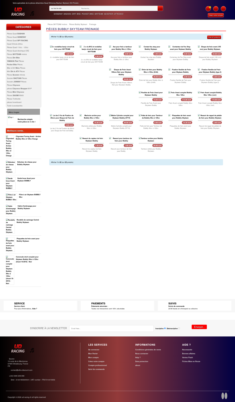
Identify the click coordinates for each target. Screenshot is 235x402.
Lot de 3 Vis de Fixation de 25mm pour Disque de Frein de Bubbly (62, 129)
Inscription (159, 328)
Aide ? (34, 308)
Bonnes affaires (188, 353)
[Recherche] (160, 8)
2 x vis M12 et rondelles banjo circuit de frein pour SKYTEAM (92, 61)
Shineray (58, 14)
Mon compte (93, 357)
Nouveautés (187, 349)
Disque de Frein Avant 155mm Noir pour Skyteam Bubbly (121, 83)
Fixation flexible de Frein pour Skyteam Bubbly (180, 81)
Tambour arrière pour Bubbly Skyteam (151, 150)
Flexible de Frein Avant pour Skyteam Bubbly (151, 104)
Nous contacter (141, 353)
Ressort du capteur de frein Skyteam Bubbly (91, 150)
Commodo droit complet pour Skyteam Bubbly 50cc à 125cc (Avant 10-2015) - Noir (27, 259)
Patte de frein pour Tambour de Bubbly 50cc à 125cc (151, 127)
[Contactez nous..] (223, 10)
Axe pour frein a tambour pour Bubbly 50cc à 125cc (121, 58)
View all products (214, 37)
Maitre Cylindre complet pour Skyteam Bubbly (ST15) (121, 127)
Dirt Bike (76, 14)
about (137, 365)
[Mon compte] (215, 10)
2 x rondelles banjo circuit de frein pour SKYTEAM (62, 58)
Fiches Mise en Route (191, 361)
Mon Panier (93, 353)
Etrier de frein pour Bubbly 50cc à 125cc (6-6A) (151, 81)
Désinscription (172, 328)
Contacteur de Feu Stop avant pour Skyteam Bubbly (180, 58)
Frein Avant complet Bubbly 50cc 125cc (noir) (210, 104)
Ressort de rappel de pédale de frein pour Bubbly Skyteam (210, 127)
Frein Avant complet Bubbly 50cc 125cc (180, 104)
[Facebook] (222, 396)
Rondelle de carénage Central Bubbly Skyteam (28, 221)
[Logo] (22, 11)
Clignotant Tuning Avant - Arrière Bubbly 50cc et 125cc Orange (28, 137)
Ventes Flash (187, 357)
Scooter (108, 14)
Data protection (141, 361)
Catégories (23, 27)
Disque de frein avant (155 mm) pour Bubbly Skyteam (210, 58)
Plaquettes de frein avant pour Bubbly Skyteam (28, 239)
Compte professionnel (97, 365)
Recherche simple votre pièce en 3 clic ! (26, 120)
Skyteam (99, 14)
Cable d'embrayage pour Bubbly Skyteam (27, 207)
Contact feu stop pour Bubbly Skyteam (151, 58)
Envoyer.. (199, 327)
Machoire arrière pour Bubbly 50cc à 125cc (92, 127)
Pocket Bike (88, 14)
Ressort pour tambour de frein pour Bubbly (121, 150)
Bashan (67, 14)
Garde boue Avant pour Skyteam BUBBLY (26, 179)
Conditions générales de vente (148, 349)
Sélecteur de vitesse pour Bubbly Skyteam (26, 163)
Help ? (138, 357)
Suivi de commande (96, 369)
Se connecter (93, 349)
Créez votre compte (216, 15)
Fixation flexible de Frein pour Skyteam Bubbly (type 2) (210, 81)
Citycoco (118, 14)
